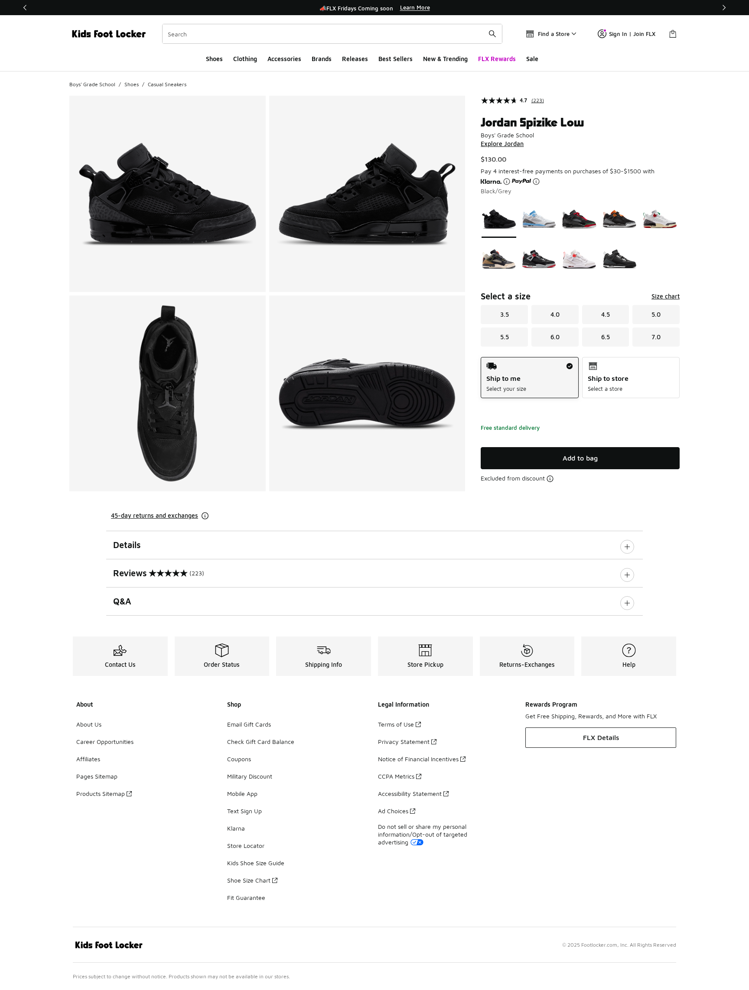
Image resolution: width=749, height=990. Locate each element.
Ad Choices (393, 811)
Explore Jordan (502, 143)
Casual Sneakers (167, 84)
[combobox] (332, 33)
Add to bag (580, 458)
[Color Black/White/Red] (579, 258)
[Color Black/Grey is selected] (499, 219)
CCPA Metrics (396, 776)
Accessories (284, 58)
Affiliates (88, 759)
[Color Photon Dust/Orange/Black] (619, 219)
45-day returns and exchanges (154, 515)
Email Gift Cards (249, 724)
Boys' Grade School (92, 84)
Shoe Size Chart (248, 880)
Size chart (665, 296)
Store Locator (245, 845)
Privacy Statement (404, 741)
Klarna (236, 828)
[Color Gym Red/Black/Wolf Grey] (539, 258)
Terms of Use (396, 724)
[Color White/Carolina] (539, 219)
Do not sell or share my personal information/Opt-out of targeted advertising (422, 834)
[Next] (724, 7)
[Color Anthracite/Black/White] (619, 258)
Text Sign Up (244, 811)
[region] (374, 8)
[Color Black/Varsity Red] (579, 219)
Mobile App (242, 793)
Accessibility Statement (410, 793)
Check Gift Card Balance (260, 741)
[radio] (529, 377)
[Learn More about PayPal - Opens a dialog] (536, 181)
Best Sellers (395, 58)
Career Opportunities (105, 741)
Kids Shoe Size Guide (255, 863)
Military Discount (249, 776)
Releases (355, 58)
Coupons (239, 759)
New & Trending (445, 58)
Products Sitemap (100, 793)
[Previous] (25, 7)
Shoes (214, 58)
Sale (532, 58)
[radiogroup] (580, 377)
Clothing (245, 58)
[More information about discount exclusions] (550, 479)
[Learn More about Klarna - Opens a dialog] (507, 181)
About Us (88, 724)
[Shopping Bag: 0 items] (673, 34)
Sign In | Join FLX (632, 33)
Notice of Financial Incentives (418, 759)
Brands (322, 58)
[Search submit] (492, 33)
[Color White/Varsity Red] (659, 219)
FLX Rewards (497, 58)
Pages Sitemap (96, 776)
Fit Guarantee (246, 897)
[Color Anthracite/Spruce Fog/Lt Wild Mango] (499, 258)
